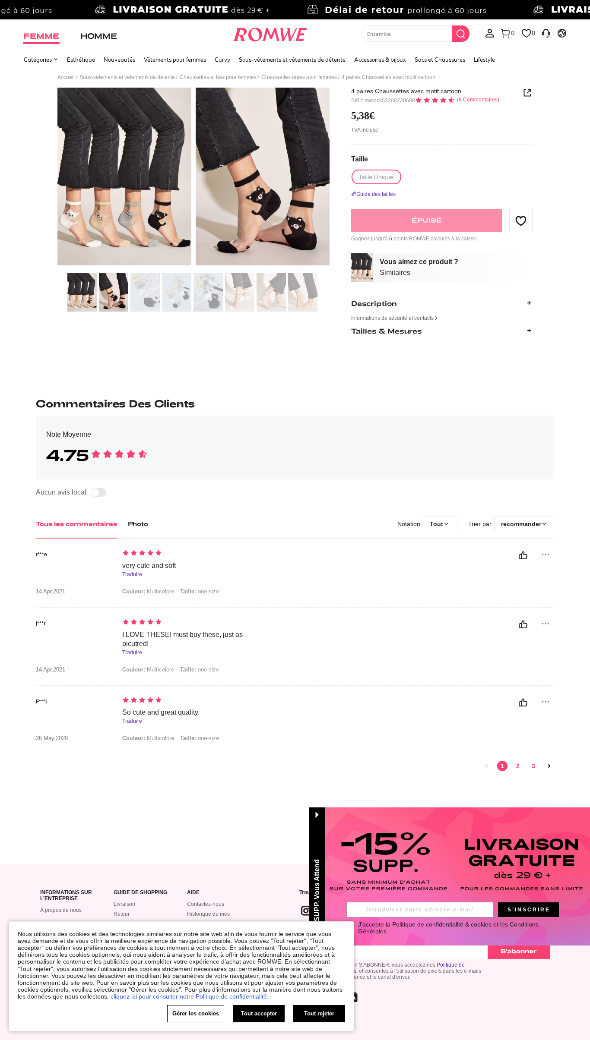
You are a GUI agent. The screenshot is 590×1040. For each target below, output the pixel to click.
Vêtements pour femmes (175, 59)
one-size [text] (199, 591)
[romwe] (270, 33)
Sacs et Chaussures (440, 59)
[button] (521, 220)
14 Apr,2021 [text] (50, 592)
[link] (295, 10)
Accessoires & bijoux (380, 59)
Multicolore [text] (148, 591)
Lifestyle (484, 59)
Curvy (222, 59)
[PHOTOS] (193, 178)
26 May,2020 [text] (52, 738)
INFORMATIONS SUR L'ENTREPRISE (66, 895)
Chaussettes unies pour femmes (299, 77)
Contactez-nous (205, 904)
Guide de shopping (140, 892)
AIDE (193, 892)
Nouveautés (119, 59)
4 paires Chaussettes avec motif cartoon (406, 91)
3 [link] (533, 766)
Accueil (66, 77)
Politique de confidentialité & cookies (442, 924)
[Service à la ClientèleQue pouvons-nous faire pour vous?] (546, 33)
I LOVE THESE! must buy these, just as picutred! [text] (182, 639)
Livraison (124, 904)
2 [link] (518, 766)
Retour (122, 914)
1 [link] (502, 766)
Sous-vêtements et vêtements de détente (292, 59)
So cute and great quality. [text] (161, 712)
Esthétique (81, 59)
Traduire (132, 574)
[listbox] (489, 33)
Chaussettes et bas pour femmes (218, 77)
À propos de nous (61, 910)
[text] (196, 553)
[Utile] (523, 555)
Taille (359, 158)
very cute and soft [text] (149, 565)
